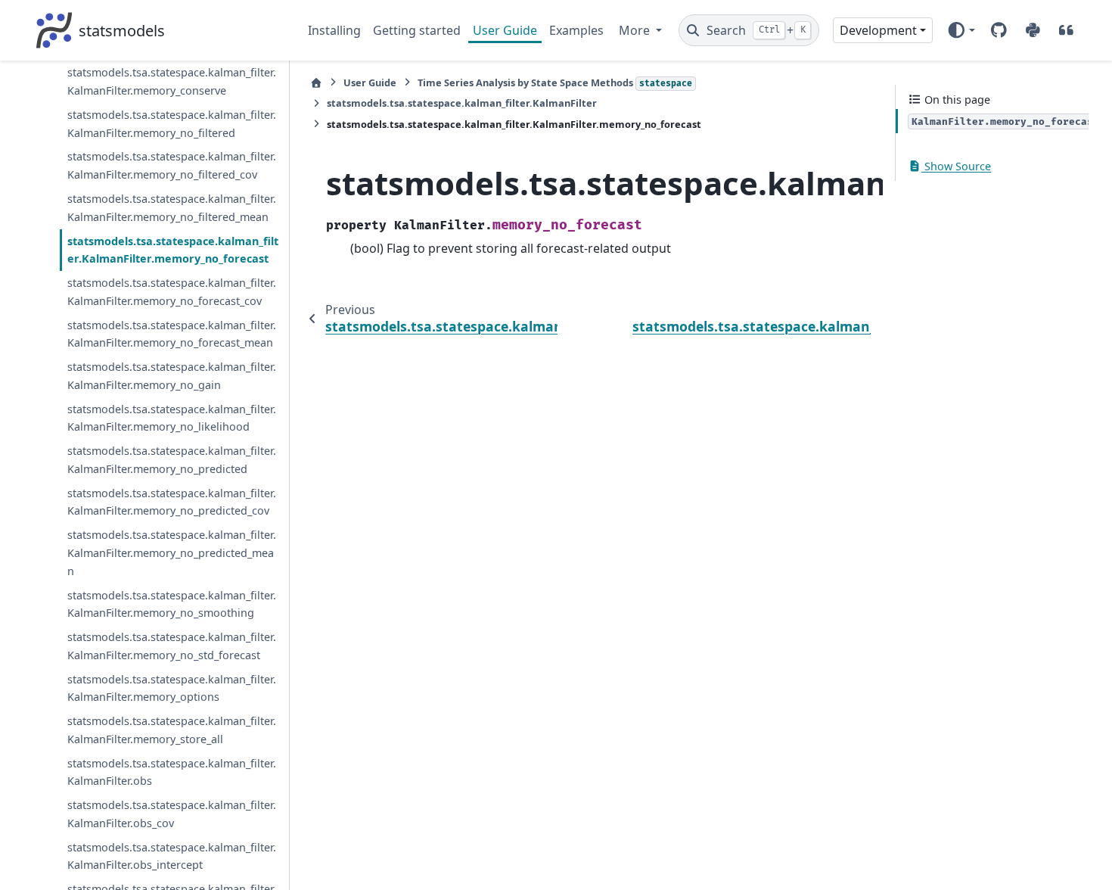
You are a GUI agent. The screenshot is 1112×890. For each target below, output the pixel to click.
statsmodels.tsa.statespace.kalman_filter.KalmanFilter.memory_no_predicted (171, 459)
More (636, 30)
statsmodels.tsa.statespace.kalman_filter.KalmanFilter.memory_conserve (171, 81)
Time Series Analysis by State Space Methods (555, 82)
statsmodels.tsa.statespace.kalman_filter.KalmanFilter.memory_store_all (171, 730)
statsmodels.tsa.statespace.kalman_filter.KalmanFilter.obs (171, 772)
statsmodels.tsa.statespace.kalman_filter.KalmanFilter (462, 103)
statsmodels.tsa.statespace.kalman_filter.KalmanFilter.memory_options (171, 688)
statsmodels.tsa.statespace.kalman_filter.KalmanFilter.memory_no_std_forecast (171, 646)
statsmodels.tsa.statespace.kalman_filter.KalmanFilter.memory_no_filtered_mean (171, 207)
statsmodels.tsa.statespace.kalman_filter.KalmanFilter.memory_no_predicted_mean (171, 552)
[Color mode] (961, 30)
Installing (334, 30)
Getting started (417, 30)
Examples (576, 30)
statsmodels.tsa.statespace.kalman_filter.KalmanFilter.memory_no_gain (171, 375)
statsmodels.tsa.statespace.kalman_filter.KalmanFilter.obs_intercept (171, 856)
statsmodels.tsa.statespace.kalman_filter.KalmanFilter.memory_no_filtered (171, 123)
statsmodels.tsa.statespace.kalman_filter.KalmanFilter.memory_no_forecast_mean (171, 334)
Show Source (956, 166)
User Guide (505, 30)
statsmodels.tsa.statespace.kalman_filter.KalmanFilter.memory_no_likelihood (171, 418)
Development (878, 30)
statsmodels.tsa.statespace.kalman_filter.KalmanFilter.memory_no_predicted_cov (171, 502)
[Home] (316, 83)
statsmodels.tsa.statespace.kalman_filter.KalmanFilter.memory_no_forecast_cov (171, 291)
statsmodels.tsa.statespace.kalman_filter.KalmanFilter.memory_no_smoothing (171, 604)
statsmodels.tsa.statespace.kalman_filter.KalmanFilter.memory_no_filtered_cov (171, 165)
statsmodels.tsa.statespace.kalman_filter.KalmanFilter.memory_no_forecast (172, 250)
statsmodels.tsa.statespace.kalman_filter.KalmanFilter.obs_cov (171, 814)
